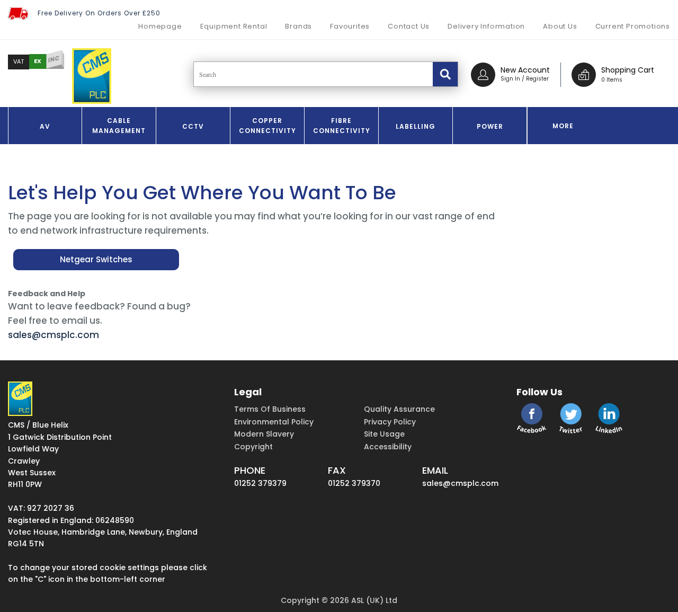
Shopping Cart (627, 70)
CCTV (193, 126)
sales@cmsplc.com (53, 335)
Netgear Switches (96, 259)
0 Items (611, 80)
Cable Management (119, 125)
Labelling (415, 126)
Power (490, 126)
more (563, 125)
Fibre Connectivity (341, 125)
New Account (525, 70)
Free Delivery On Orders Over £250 (99, 12)
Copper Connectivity (267, 125)
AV (45, 126)
